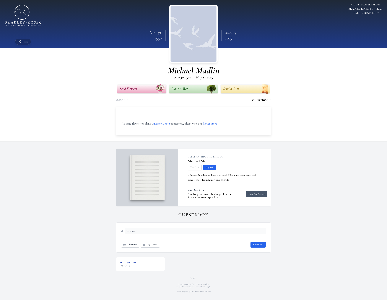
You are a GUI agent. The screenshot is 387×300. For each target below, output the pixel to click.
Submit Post (258, 244)
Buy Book (210, 167)
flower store (210, 123)
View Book (194, 167)
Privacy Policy (186, 287)
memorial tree (161, 123)
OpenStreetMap (196, 291)
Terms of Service (200, 287)
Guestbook (261, 100)
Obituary (123, 100)
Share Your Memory (257, 194)
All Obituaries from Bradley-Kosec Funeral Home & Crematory (365, 9)
